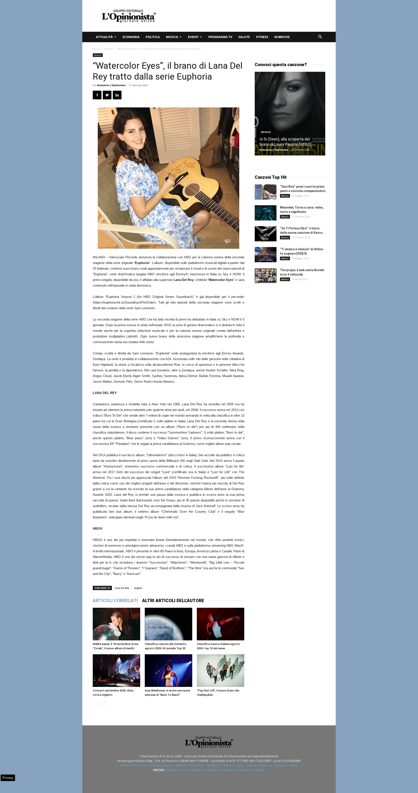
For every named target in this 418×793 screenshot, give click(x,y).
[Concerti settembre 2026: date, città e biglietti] (116, 670)
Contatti (180, 765)
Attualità (104, 37)
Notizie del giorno (259, 765)
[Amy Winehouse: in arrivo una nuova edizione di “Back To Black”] (168, 670)
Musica (172, 37)
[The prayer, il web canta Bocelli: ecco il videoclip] (265, 275)
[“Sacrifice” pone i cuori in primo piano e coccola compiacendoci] (265, 192)
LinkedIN (227, 770)
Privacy (280, 765)
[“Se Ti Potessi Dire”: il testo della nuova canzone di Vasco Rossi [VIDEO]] (265, 233)
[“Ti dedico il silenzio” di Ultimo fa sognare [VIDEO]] (265, 254)
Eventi (193, 37)
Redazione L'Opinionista (111, 85)
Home (96, 49)
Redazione (196, 765)
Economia (131, 37)
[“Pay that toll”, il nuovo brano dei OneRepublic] (220, 670)
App (240, 765)
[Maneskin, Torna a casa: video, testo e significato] (265, 212)
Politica (153, 37)
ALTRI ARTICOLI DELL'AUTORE (173, 600)
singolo (138, 587)
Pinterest (243, 770)
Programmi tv (220, 37)
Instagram (194, 770)
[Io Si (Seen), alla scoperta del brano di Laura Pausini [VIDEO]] (290, 113)
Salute (244, 37)
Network (213, 765)
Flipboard (211, 770)
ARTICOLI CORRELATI (115, 600)
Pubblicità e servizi (134, 765)
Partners (228, 765)
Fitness (262, 37)
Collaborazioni (161, 765)
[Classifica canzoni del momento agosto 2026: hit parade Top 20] (168, 624)
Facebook (172, 770)
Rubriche (282, 37)
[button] (320, 37)
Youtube (259, 770)
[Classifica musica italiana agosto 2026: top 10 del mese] (220, 624)
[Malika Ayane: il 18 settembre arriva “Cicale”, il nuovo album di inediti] (116, 624)
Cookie (292, 765)
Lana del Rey (122, 587)
